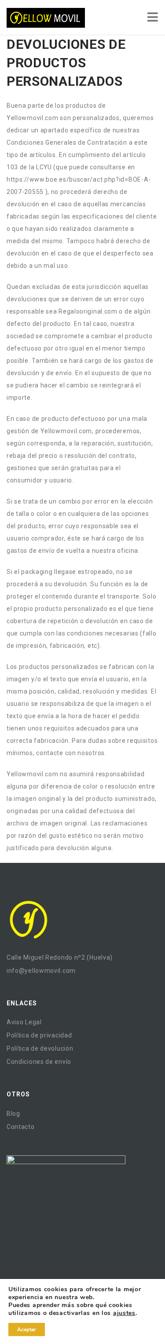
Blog (13, 1113)
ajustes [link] (124, 1313)
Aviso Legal (24, 1022)
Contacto (21, 1126)
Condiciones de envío (39, 1061)
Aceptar (26, 1329)
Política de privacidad (39, 1035)
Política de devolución (40, 1048)
